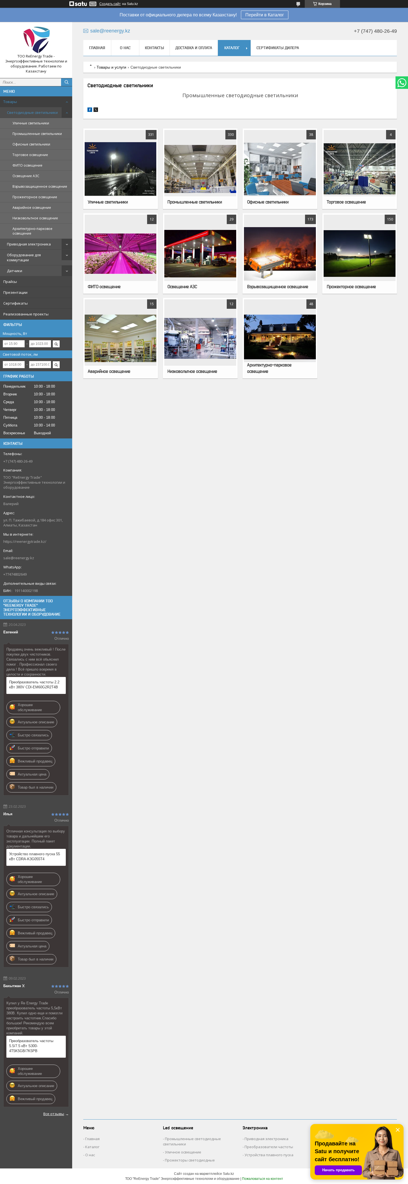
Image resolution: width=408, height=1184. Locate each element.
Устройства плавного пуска (269, 1154)
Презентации (15, 292)
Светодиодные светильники (32, 112)
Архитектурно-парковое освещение (32, 231)
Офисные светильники (31, 144)
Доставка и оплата (193, 48)
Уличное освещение (183, 1152)
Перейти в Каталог (264, 14)
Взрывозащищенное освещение (39, 186)
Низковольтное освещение (35, 218)
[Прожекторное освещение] (359, 253)
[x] (96, 111)
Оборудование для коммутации (24, 257)
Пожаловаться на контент (262, 1179)
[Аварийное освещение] (120, 338)
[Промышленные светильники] (200, 169)
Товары (10, 101)
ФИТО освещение (27, 165)
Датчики (14, 270)
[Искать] (66, 82)
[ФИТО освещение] (120, 253)
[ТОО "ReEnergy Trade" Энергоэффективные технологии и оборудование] (36, 40)
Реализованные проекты (26, 314)
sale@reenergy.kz (18, 557)
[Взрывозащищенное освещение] (280, 253)
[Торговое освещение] (359, 169)
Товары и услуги (111, 67)
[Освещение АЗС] (200, 253)
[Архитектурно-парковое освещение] (280, 338)
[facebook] (89, 111)
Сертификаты (15, 303)
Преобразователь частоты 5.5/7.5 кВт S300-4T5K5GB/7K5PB (31, 1046)
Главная (97, 48)
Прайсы (10, 281)
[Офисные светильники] (280, 169)
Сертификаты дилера (277, 48)
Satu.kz (228, 1174)
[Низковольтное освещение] (200, 338)
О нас (125, 48)
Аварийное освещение (31, 207)
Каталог (232, 48)
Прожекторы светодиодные (190, 1160)
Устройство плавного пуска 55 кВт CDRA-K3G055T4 (34, 856)
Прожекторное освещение (34, 197)
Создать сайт (110, 4)
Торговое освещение (30, 154)
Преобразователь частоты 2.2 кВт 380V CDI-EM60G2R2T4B (34, 684)
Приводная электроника (29, 244)
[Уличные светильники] (120, 169)
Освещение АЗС (25, 176)
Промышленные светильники (37, 133)
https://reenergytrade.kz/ (24, 541)
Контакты (154, 48)
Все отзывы (53, 1113)
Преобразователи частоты (269, 1146)
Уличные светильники (30, 123)
